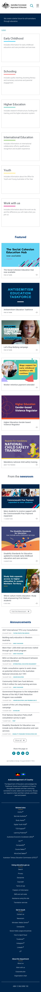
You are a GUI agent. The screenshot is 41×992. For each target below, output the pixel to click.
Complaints (20, 927)
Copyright (20, 882)
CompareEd (20, 845)
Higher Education (18, 677)
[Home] (12, 5)
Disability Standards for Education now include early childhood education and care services (20, 728)
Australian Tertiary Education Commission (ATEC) (20, 858)
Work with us (20, 967)
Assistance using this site (20, 898)
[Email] (27, 753)
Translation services (20, 902)
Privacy (20, 873)
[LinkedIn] (18, 753)
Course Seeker (20, 849)
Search (20, 869)
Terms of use (20, 886)
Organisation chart (20, 976)
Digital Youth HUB (20, 824)
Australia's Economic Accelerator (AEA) (20, 837)
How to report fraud (20, 935)
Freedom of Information (20, 890)
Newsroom (20, 918)
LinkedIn (20, 947)
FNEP (13, 721)
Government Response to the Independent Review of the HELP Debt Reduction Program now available (20, 694)
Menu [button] (37, 7)
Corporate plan (20, 972)
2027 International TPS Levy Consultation (19, 630)
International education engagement (24, 664)
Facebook (20, 939)
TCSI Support (20, 829)
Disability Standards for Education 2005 (24, 734)
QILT (19, 841)
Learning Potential (20, 833)
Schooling (16, 710)
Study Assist (20, 820)
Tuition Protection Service (21, 633)
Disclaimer (20, 878)
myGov (20, 812)
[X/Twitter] (22, 753)
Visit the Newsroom (19, 611)
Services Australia (20, 816)
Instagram (19, 943)
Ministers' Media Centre (20, 922)
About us (21, 963)
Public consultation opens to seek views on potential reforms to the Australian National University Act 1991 (19, 671)
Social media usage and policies (20, 931)
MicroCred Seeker (20, 853)
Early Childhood (18, 643)
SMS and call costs (20, 894)
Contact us (20, 914)
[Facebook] (13, 753)
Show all (20, 740)
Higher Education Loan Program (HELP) (25, 700)
